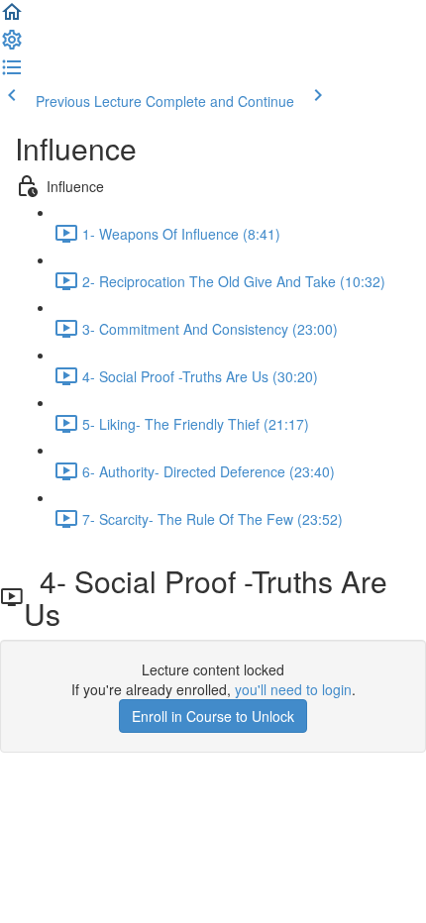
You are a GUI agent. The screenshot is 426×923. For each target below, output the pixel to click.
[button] (12, 18)
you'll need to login (293, 689)
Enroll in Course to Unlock (213, 716)
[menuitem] (12, 45)
